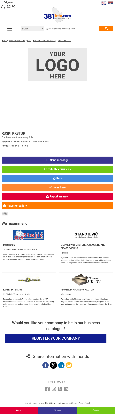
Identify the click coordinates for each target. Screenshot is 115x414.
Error (20, 410)
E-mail (87, 403)
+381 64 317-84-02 (18, 145)
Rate (97, 410)
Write (58, 410)
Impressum (66, 403)
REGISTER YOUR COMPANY (56, 338)
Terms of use (78, 403)
